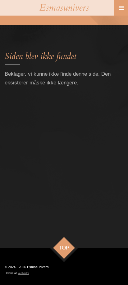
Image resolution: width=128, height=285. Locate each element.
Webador (23, 273)
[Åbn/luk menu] (121, 8)
